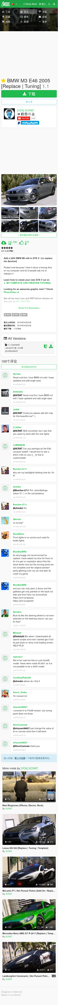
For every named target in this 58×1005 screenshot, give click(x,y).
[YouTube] (33, 114)
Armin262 (18, 391)
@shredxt (18, 508)
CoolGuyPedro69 (22, 677)
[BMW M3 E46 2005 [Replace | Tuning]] (29, 190)
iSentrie (17, 519)
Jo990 (16, 409)
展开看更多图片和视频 (29, 235)
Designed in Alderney (11, 991)
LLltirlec (17, 427)
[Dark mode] (49, 4)
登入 (16, 758)
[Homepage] (18, 114)
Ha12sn (17, 373)
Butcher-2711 (20, 468)
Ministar (17, 632)
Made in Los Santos (11, 994)
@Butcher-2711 (21, 490)
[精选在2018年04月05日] (3, 80)
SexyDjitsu (18, 533)
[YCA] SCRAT (25, 110)
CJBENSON (19, 444)
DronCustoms (20, 724)
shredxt (17, 486)
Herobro (17, 611)
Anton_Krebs (20, 692)
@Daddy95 (18, 636)
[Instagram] (29, 114)
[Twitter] (26, 114)
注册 (23, 758)
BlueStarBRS (19, 551)
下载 (31, 93)
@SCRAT (17, 395)
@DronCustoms (21, 746)
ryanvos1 (18, 656)
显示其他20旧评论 (29, 366)
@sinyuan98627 (21, 728)
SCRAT (9, 808)
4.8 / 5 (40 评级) (7, 251)
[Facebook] (22, 114)
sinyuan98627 (20, 706)
